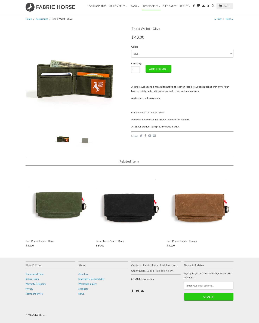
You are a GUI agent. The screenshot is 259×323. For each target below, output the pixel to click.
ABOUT (185, 6)
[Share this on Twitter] (141, 135)
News (81, 293)
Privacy (29, 288)
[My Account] (208, 6)
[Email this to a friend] (154, 135)
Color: (134, 46)
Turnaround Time (35, 274)
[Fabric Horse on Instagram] (198, 6)
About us (83, 274)
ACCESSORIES (151, 6)
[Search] (213, 6)
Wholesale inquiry (87, 283)
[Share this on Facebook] (145, 135)
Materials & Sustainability (91, 279)
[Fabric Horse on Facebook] (193, 6)
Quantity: (136, 63)
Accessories (42, 18)
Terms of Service (34, 293)
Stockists (83, 288)
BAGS (135, 6)
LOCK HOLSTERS (97, 6)
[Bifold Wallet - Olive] (77, 77)
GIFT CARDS (170, 6)
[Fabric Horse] (50, 7)
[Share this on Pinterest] (149, 135)
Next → (229, 18)
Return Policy (32, 279)
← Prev (218, 18)
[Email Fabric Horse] (203, 6)
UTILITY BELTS (118, 6)
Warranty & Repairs (36, 283)
